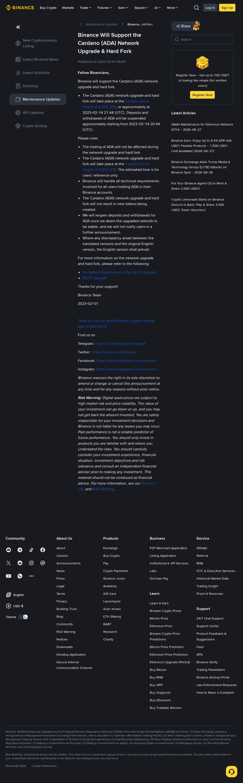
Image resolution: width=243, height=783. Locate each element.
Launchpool (111, 601)
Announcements (68, 563)
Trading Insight (207, 586)
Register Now (202, 95)
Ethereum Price (161, 626)
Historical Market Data (212, 578)
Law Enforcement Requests (216, 685)
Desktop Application (71, 654)
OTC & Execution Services (215, 571)
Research (110, 631)
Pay (105, 563)
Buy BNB (156, 677)
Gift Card (109, 593)
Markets (68, 7)
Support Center (207, 626)
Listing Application (163, 555)
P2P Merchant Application (168, 548)
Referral (202, 555)
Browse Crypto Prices (166, 611)
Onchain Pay (159, 578)
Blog (59, 616)
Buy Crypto (48, 7)
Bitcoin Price (159, 618)
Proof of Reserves (209, 593)
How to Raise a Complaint (215, 692)
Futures (103, 7)
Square (140, 7)
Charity (108, 639)
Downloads (64, 647)
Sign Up (227, 7)
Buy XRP (156, 685)
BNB (199, 563)
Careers (62, 555)
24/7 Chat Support (209, 618)
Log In (210, 7)
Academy (110, 586)
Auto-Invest (112, 609)
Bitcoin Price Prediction (167, 647)
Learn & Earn (159, 603)
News (60, 571)
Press (60, 578)
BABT (107, 624)
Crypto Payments (115, 571)
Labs (153, 571)
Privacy (61, 601)
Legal (60, 586)
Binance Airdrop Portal (212, 677)
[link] (37, 43)
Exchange (110, 548)
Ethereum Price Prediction (169, 654)
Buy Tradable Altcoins (166, 708)
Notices (62, 639)
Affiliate (201, 548)
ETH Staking (112, 616)
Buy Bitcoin (158, 670)
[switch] (23, 617)
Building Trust (66, 609)
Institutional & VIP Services (169, 563)
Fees (200, 647)
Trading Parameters (210, 670)
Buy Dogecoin (160, 692)
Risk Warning (65, 631)
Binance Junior (114, 578)
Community (64, 624)
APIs (199, 654)
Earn (121, 7)
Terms (60, 593)
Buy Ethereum (160, 700)
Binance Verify (207, 662)
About (60, 548)
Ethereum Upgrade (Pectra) (170, 662)
